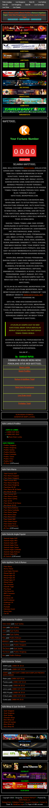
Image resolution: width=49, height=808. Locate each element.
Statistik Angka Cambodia (12, 549)
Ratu (3, 638)
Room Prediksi (25, 13)
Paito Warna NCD (9, 517)
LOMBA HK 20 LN (18, 666)
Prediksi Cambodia (10, 454)
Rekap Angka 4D (9, 578)
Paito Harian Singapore (11, 478)
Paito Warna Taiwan (10, 512)
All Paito (6, 528)
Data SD (5, 5)
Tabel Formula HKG (10, 480)
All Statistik (7, 556)
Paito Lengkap (7, 2)
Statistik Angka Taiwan (11, 547)
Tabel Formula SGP (10, 473)
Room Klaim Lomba (15, 437)
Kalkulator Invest (9, 609)
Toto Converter (8, 584)
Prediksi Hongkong (10, 448)
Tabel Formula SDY (10, 494)
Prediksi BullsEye (9, 452)
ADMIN (5, 673)
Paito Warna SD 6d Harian (12, 503)
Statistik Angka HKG (10, 540)
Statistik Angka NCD (10, 554)
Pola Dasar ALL (9, 591)
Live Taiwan (17, 7)
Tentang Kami (6, 802)
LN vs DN (7, 604)
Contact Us (43, 802)
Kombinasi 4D (8, 598)
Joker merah (6, 624)
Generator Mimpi (9, 717)
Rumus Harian (8, 569)
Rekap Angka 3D (9, 575)
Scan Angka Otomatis (11, 571)
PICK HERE (24, 159)
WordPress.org (18, 804)
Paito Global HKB (9, 519)
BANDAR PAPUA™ (29, 798)
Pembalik (7, 607)
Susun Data (8, 611)
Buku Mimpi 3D (9, 724)
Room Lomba (14, 13)
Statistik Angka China (11, 545)
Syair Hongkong (9, 713)
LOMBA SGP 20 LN (18, 669)
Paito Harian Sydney (10, 498)
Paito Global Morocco (11, 526)
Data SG (31, 2)
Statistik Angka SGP (10, 538)
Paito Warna (8, 566)
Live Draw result (32, 15)
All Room (7, 463)
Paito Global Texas (10, 524)
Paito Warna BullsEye (11, 508)
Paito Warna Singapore (11, 476)
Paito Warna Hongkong (11, 483)
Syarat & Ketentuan (31, 802)
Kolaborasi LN (8, 602)
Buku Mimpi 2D (9, 720)
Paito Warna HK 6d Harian (12, 489)
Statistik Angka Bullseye (12, 552)
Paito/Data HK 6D (9, 487)
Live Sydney (42, 2)
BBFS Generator (9, 593)
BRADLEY (5, 641)
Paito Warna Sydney (10, 496)
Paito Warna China (10, 514)
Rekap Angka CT (9, 580)
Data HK (27, 5)
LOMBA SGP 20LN (12, 432)
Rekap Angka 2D (9, 573)
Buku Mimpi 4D (9, 726)
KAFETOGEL (9, 121)
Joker (4, 627)
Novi (3, 655)
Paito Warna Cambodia (11, 510)
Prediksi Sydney (9, 450)
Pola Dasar (7, 589)
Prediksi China (8, 459)
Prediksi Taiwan (9, 456)
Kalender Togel (9, 587)
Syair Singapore (9, 711)
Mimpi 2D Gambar (10, 722)
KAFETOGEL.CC (24, 800)
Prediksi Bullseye (15, 638)
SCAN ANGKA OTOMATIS (24, 414)
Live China (6, 7)
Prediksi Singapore (10, 445)
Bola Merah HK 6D (10, 492)
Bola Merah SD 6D (10, 505)
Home (5, 13)
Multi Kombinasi (9, 600)
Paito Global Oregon (10, 521)
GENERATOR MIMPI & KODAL (24, 417)
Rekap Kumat (8, 582)
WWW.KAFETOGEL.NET (33, 295)
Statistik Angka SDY (10, 543)
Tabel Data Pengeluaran (17, 15)
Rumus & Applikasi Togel (25, 379)
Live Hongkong (16, 5)
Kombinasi (7, 595)
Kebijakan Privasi (18, 802)
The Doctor (6, 645)
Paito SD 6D (8, 501)
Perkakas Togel (24, 403)
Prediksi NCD (8, 461)
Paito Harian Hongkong (11, 485)
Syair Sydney (19, 624)
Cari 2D (6, 613)
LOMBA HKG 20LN (12, 434)
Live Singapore (20, 2)
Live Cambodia (39, 5)
